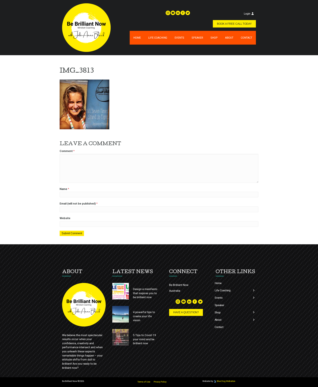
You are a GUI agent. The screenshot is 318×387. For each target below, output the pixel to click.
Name (64, 189)
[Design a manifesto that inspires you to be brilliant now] (120, 291)
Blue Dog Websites (226, 381)
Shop (214, 37)
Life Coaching (157, 37)
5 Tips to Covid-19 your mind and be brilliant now (144, 339)
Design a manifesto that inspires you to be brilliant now (145, 293)
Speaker (197, 37)
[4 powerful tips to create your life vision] (120, 314)
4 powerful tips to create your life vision (144, 316)
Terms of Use (143, 382)
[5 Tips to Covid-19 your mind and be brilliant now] (120, 337)
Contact (246, 37)
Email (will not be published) (79, 203)
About (229, 37)
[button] (253, 290)
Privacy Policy (160, 382)
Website (65, 218)
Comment (67, 151)
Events (179, 37)
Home (137, 37)
